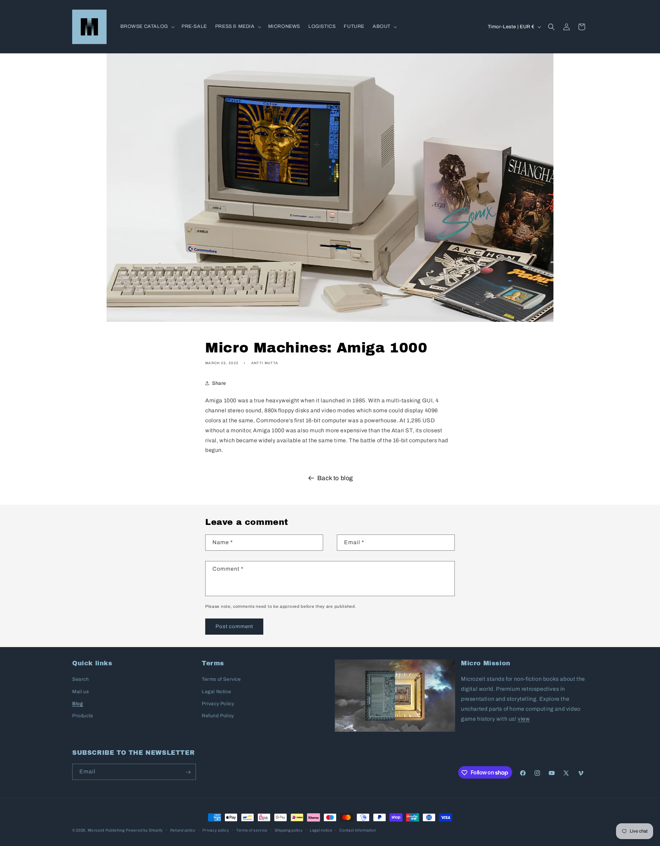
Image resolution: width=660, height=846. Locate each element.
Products (82, 715)
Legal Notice (216, 691)
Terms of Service (221, 679)
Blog (77, 703)
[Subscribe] (188, 772)
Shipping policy (289, 830)
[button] (146, 26)
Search (80, 679)
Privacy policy (215, 830)
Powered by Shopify (144, 830)
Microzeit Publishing (106, 830)
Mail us (80, 691)
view (524, 719)
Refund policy (183, 830)
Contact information (357, 830)
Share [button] (219, 383)
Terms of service (251, 830)
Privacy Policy (218, 703)
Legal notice (321, 830)
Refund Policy (218, 715)
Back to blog (335, 478)
